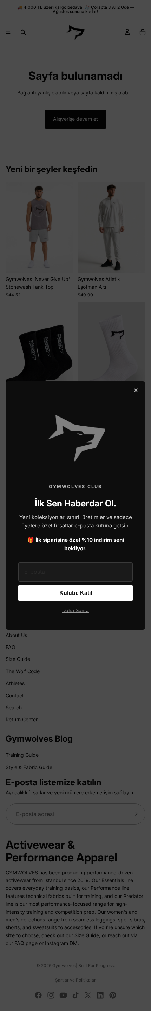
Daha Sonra (75, 610)
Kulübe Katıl (75, 593)
